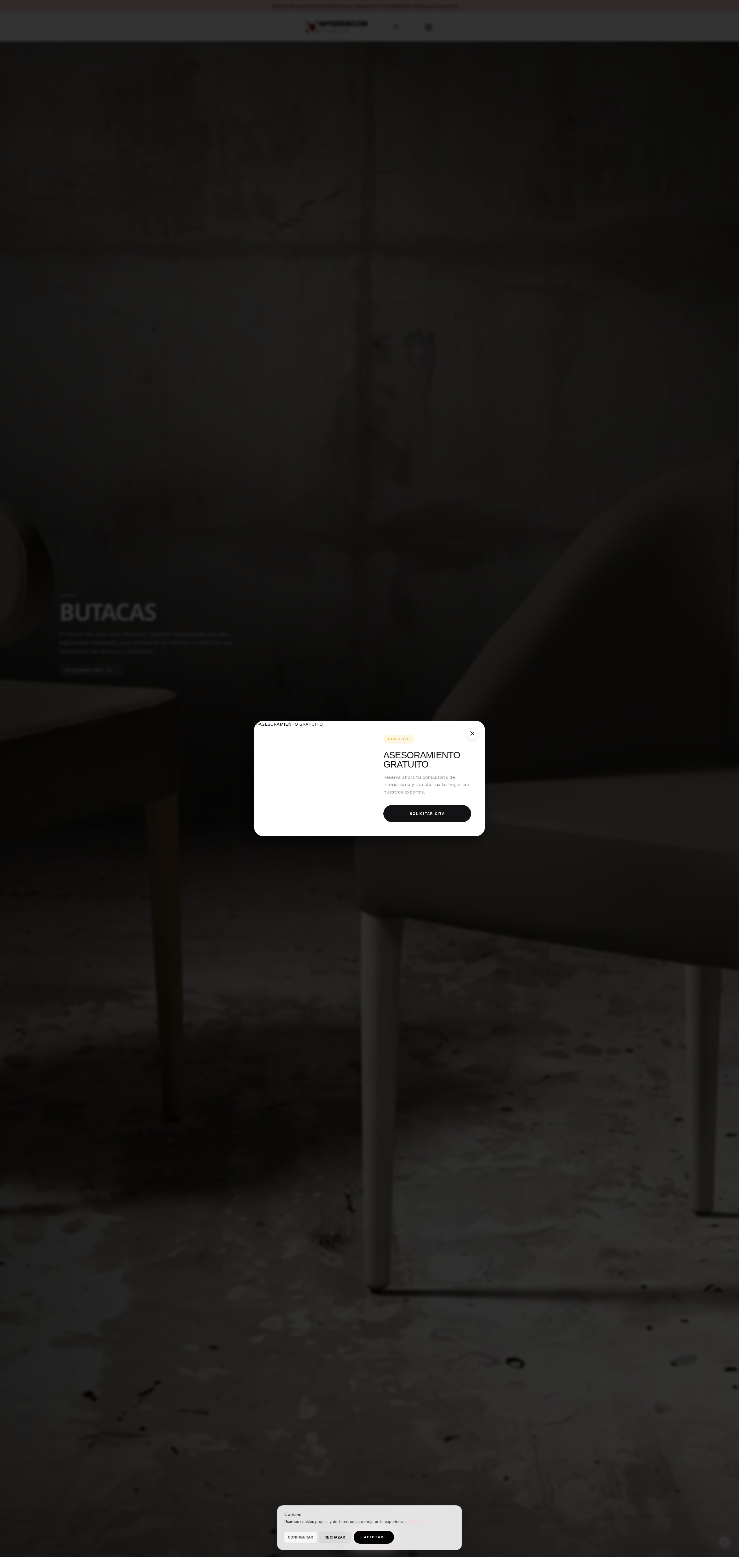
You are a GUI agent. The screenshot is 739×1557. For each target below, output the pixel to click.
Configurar (300, 1537)
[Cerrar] (472, 733)
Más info (415, 1521)
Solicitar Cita (427, 813)
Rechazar (334, 1537)
